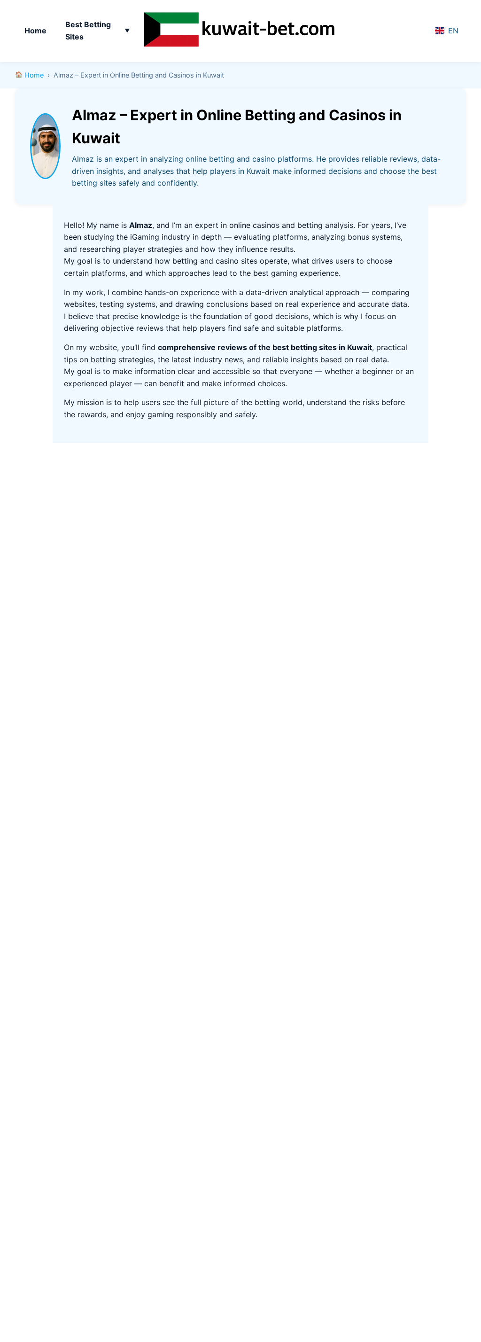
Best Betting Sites (88, 30)
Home (35, 30)
